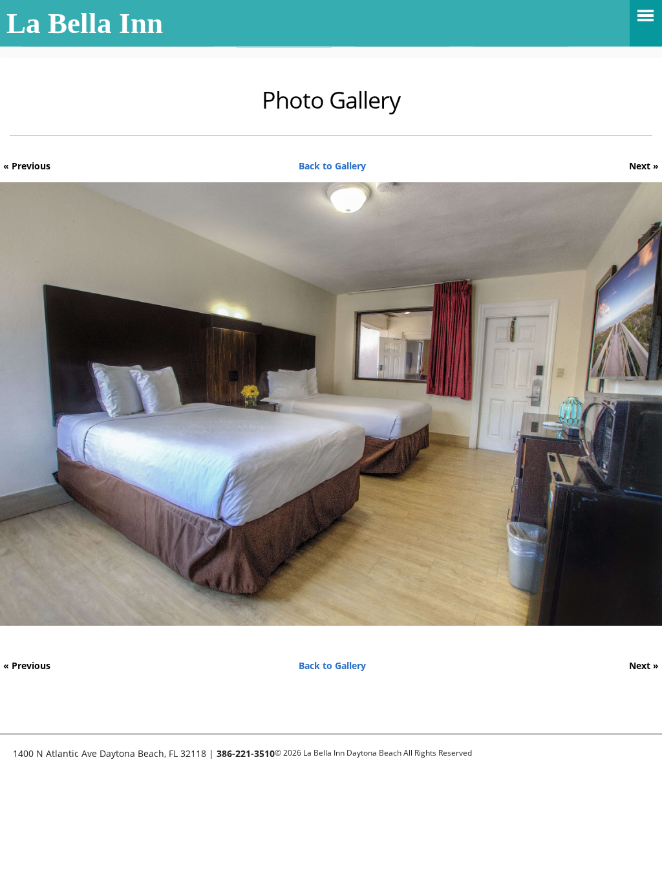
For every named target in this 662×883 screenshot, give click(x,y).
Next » (644, 166)
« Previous (26, 166)
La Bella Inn (84, 23)
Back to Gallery (332, 166)
